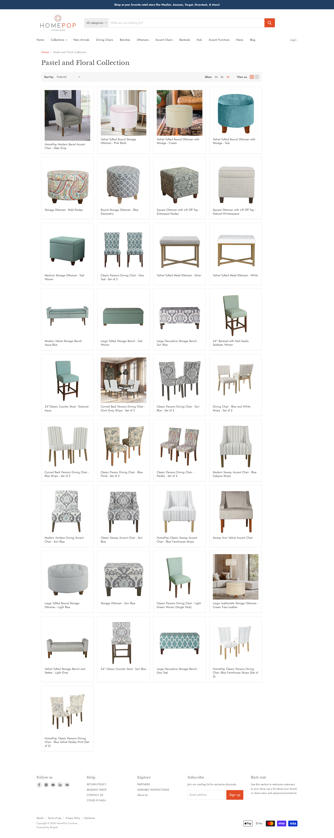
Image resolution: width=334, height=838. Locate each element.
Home (40, 40)
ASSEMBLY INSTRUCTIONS (153, 790)
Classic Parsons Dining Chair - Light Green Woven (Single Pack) (179, 605)
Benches (125, 40)
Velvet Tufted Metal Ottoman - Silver (179, 275)
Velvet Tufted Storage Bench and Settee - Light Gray (65, 671)
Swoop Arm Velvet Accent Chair (233, 538)
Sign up (234, 794)
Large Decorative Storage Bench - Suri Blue (177, 343)
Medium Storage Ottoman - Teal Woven (64, 277)
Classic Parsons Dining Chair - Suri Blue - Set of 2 (178, 408)
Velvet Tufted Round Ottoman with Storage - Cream (178, 141)
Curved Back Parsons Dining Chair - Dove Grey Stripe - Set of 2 (123, 408)
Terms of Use (54, 818)
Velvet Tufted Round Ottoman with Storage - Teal (234, 141)
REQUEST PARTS (97, 790)
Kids (199, 40)
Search (40, 818)
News (239, 40)
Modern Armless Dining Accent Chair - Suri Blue (64, 540)
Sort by (48, 76)
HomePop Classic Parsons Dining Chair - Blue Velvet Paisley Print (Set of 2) (67, 742)
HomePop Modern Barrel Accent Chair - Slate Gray (65, 146)
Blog (252, 40)
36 (222, 77)
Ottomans (143, 40)
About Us (142, 795)
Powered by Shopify (47, 827)
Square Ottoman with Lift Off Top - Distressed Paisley (178, 212)
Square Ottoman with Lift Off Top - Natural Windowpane (234, 212)
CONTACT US (95, 795)
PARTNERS (143, 784)
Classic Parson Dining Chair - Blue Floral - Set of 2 (122, 474)
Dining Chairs (104, 40)
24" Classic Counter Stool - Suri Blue (123, 669)
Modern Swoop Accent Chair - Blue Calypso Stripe (234, 474)
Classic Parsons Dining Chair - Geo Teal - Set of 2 (122, 277)
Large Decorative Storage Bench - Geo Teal (177, 671)
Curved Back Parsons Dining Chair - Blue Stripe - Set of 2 (67, 474)
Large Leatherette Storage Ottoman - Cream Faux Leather (235, 605)
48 (227, 77)
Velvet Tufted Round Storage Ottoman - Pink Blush (118, 141)
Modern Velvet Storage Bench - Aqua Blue (64, 343)
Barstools (184, 40)
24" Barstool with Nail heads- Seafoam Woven (231, 343)
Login (293, 40)
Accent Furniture (219, 40)
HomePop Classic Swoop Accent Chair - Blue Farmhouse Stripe (177, 540)
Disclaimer (89, 818)
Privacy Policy (73, 818)
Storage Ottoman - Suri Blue (118, 603)
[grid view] (252, 77)
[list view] (257, 77)
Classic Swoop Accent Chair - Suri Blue (122, 540)
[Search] (269, 22)
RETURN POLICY (96, 784)
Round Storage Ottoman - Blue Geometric (119, 212)
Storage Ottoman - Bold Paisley (64, 210)
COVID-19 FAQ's (96, 800)
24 (216, 77)
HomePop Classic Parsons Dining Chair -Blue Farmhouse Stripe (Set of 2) (235, 673)
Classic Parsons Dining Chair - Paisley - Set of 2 (175, 474)
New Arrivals (81, 40)
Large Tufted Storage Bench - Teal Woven (121, 343)
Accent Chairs (164, 40)
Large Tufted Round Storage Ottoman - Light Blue (62, 605)
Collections (58, 40)
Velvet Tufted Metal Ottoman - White (235, 275)
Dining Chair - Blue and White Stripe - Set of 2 (231, 408)
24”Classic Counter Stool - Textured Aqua (67, 408)
